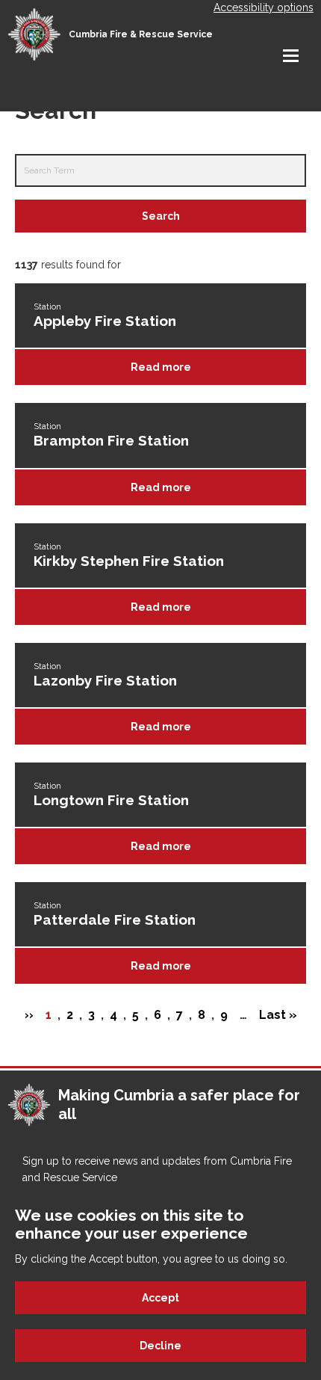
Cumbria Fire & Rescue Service (141, 34)
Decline (160, 1346)
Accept (160, 1298)
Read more (161, 367)
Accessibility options (264, 7)
